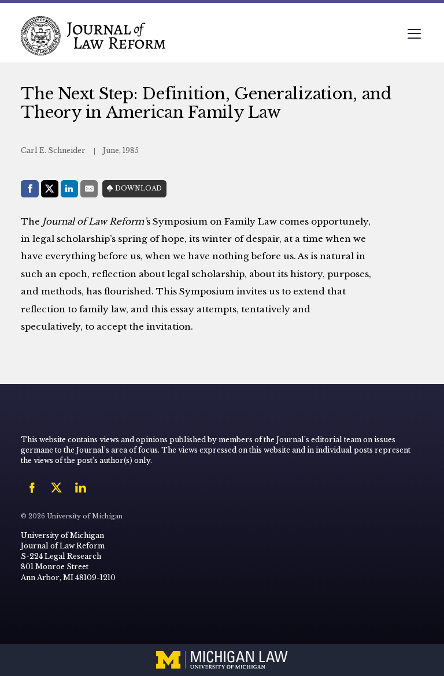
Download (138, 188)
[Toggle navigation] (414, 35)
